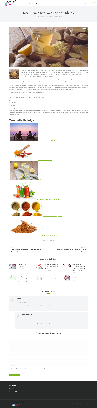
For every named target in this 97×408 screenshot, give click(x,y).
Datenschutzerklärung (14, 391)
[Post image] (12, 266)
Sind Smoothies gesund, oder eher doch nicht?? (48, 199)
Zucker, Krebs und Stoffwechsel (21, 265)
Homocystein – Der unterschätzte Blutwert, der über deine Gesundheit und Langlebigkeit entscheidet (79, 267)
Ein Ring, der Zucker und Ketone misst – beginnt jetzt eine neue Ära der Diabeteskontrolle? (24, 279)
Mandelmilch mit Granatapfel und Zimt (47, 140)
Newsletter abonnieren (15, 372)
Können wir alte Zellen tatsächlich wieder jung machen (50, 278)
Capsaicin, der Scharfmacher (45, 160)
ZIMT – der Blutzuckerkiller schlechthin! (48, 235)
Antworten (84, 308)
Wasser (40, 179)
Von (45, 240)
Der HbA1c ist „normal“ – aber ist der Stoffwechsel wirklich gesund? (52, 266)
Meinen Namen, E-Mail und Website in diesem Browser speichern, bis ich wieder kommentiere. (28, 368)
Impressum (11, 388)
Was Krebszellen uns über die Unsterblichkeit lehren (79, 277)
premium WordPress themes (40, 403)
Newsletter (11, 395)
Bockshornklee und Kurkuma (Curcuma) (52, 216)
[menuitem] (24, 3)
